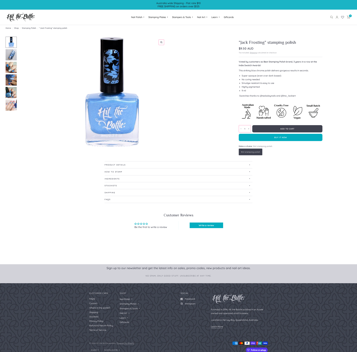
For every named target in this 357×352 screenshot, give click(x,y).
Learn (214, 17)
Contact (93, 303)
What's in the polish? (99, 307)
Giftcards (229, 17)
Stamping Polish (29, 28)
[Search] (331, 17)
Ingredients (112, 179)
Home (8, 28)
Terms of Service (97, 330)
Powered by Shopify (125, 343)
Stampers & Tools (181, 17)
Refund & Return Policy (101, 325)
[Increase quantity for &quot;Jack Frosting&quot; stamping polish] (249, 128)
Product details (115, 165)
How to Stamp (113, 172)
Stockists (111, 185)
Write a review (206, 225)
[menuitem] (137, 17)
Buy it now (280, 137)
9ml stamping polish (250, 152)
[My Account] (337, 17)
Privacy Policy (96, 321)
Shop (16, 28)
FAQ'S (92, 298)
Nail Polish (136, 17)
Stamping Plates (157, 17)
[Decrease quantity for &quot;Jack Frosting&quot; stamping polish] (241, 128)
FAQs (107, 199)
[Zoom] (161, 42)
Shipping (253, 52)
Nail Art (201, 17)
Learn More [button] (217, 326)
